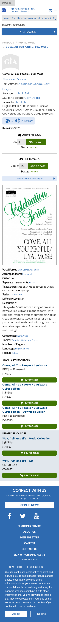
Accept (16, 614)
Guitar (32, 282)
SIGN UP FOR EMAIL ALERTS (29, 554)
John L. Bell (22, 93)
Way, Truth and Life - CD (17, 460)
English (18, 348)
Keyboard (27, 274)
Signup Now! (29, 505)
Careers (29, 543)
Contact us (29, 548)
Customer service (29, 526)
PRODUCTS (8, 42)
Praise (35, 340)
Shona (26, 348)
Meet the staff (29, 537)
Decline (41, 614)
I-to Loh (21, 102)
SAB (20, 269)
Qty (15, 141)
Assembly (34, 269)
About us (29, 531)
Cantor (26, 269)
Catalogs (7, 3)
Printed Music (27, 42)
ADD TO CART (36, 141)
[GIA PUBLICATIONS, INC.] (3, 10)
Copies (15, 166)
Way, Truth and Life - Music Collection (26, 438)
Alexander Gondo (14, 79)
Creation (16, 340)
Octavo (15, 352)
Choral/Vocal (22, 335)
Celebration (16, 294)
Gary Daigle (32, 97)
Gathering (26, 340)
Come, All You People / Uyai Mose (24, 365)
